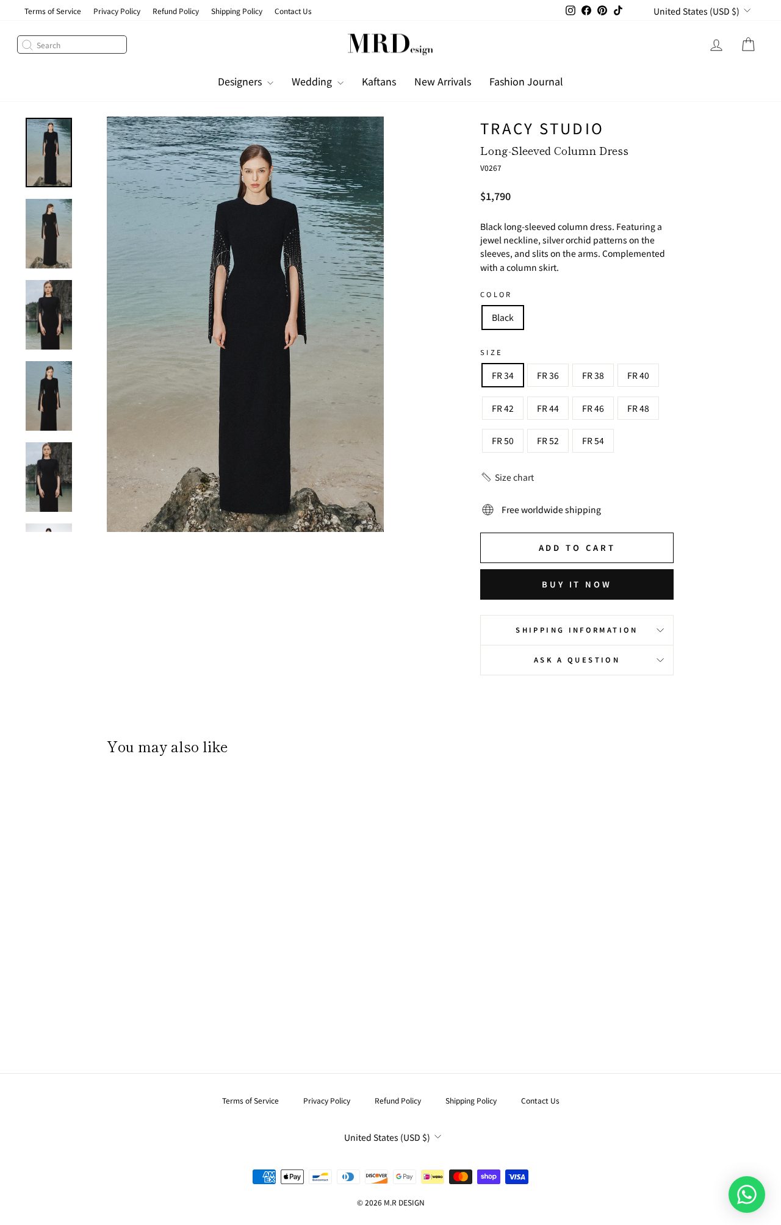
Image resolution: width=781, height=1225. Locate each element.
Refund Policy (176, 10)
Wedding (313, 81)
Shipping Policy (236, 10)
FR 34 (503, 375)
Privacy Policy (116, 10)
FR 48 (638, 408)
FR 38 (593, 375)
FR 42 (503, 408)
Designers (241, 81)
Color (496, 294)
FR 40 (638, 375)
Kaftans (379, 81)
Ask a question (577, 659)
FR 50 (503, 440)
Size (491, 352)
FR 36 (548, 375)
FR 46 (593, 408)
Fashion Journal (526, 81)
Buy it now (577, 584)
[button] (507, 477)
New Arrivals (442, 81)
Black (503, 317)
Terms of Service (52, 10)
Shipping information (577, 629)
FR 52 (548, 440)
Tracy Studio (542, 127)
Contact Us (293, 10)
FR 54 (593, 440)
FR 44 (548, 408)
